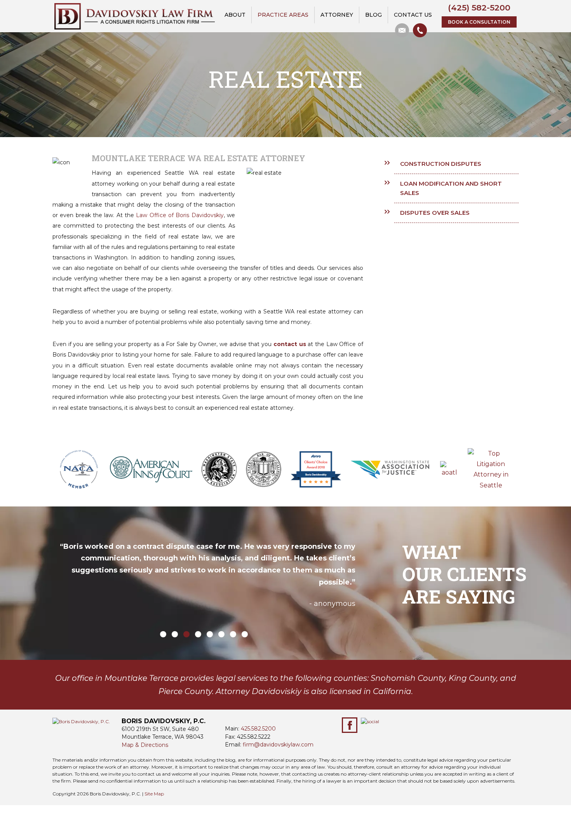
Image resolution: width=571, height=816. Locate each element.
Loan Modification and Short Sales (451, 188)
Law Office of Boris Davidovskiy (179, 215)
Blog (373, 14)
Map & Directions (145, 744)
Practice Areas (283, 14)
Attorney (336, 14)
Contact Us (413, 14)
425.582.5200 (258, 728)
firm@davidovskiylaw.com (278, 744)
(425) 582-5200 (479, 7)
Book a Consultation (479, 22)
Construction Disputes (440, 163)
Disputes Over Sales (435, 212)
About (235, 14)
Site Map (154, 794)
